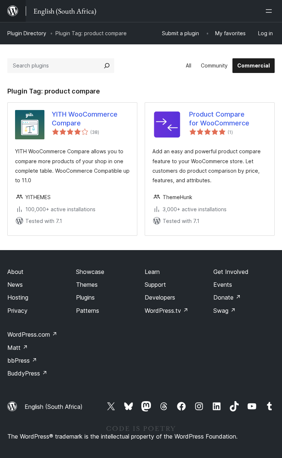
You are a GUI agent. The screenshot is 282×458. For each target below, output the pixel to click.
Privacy (17, 310)
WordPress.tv (166, 310)
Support (155, 284)
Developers (160, 297)
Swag (224, 310)
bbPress (22, 360)
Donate (227, 297)
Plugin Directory (26, 33)
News (15, 284)
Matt (17, 347)
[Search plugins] (107, 65)
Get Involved (231, 271)
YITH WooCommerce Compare (85, 118)
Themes (87, 284)
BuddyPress (27, 373)
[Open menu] (270, 11)
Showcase (90, 271)
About (15, 271)
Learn (152, 271)
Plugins (85, 297)
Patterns (87, 310)
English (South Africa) (54, 406)
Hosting (17, 297)
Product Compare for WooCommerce (219, 118)
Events (222, 284)
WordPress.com (32, 334)
